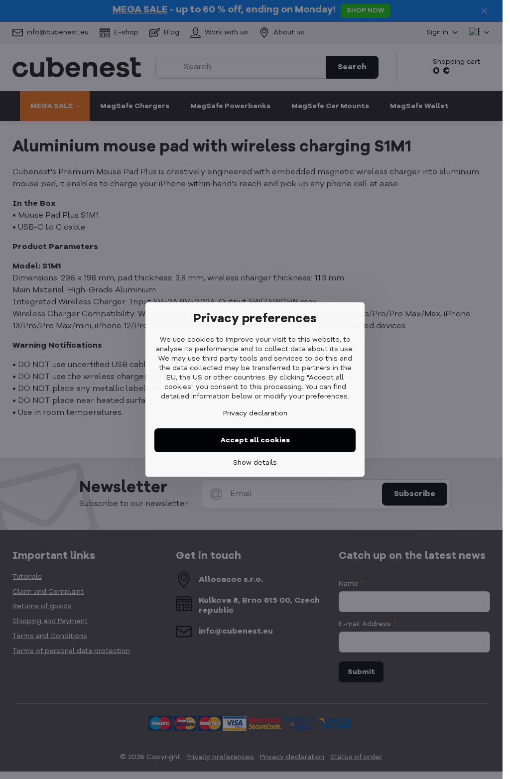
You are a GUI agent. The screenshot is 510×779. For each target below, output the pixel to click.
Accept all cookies (255, 440)
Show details (255, 462)
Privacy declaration (255, 413)
